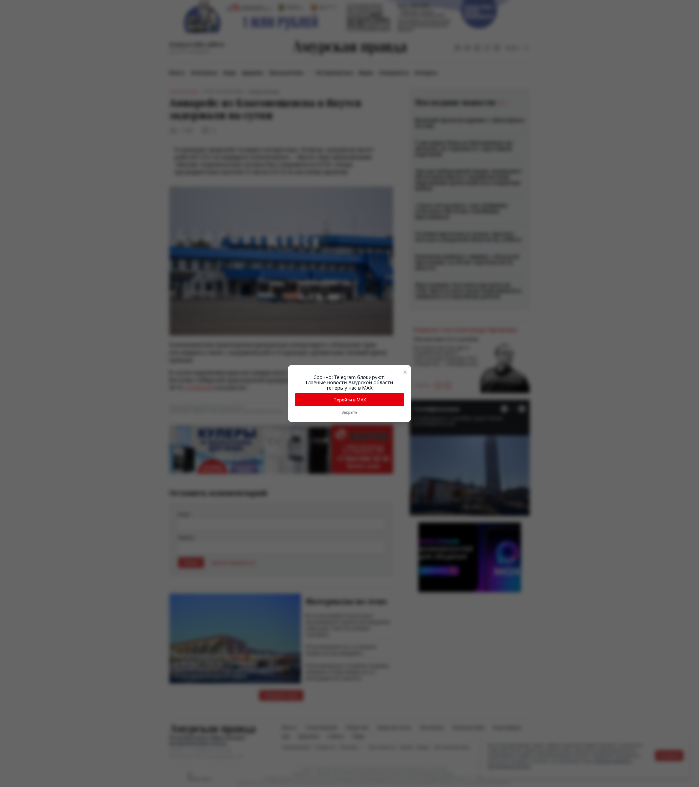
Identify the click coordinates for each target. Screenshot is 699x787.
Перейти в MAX (349, 400)
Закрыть (349, 412)
